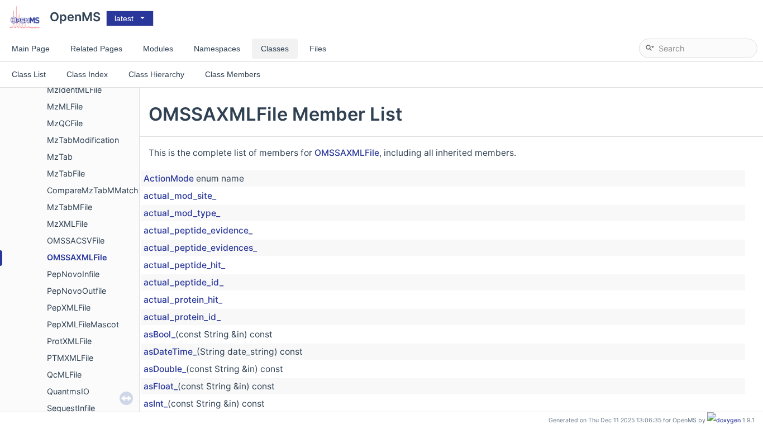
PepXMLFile (68, 307)
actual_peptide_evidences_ (200, 247)
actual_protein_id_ (182, 317)
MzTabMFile (69, 207)
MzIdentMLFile (74, 89)
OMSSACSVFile (75, 240)
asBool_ (159, 334)
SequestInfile (71, 408)
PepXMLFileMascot (83, 324)
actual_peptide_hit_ (184, 265)
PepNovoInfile (73, 274)
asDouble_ (165, 369)
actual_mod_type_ (182, 213)
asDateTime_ (170, 351)
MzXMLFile (67, 223)
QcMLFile (64, 374)
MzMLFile (65, 106)
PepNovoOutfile (76, 290)
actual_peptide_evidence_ (198, 230)
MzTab (60, 156)
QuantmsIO (68, 391)
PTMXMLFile (70, 358)
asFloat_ (161, 386)
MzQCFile (65, 123)
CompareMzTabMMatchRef (99, 190)
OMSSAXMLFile (77, 257)
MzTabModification (83, 140)
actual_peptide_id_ (183, 282)
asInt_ (156, 403)
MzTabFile (66, 173)
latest (124, 18)
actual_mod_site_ (180, 195)
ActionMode (169, 178)
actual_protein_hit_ (183, 299)
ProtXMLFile (69, 341)
